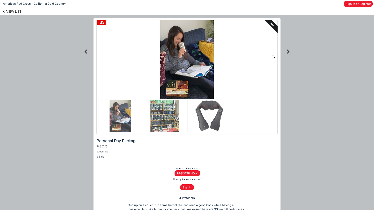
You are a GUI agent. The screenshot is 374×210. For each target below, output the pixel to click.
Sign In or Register (358, 4)
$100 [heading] (102, 147)
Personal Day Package (117, 140)
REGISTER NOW (187, 173)
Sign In (187, 187)
